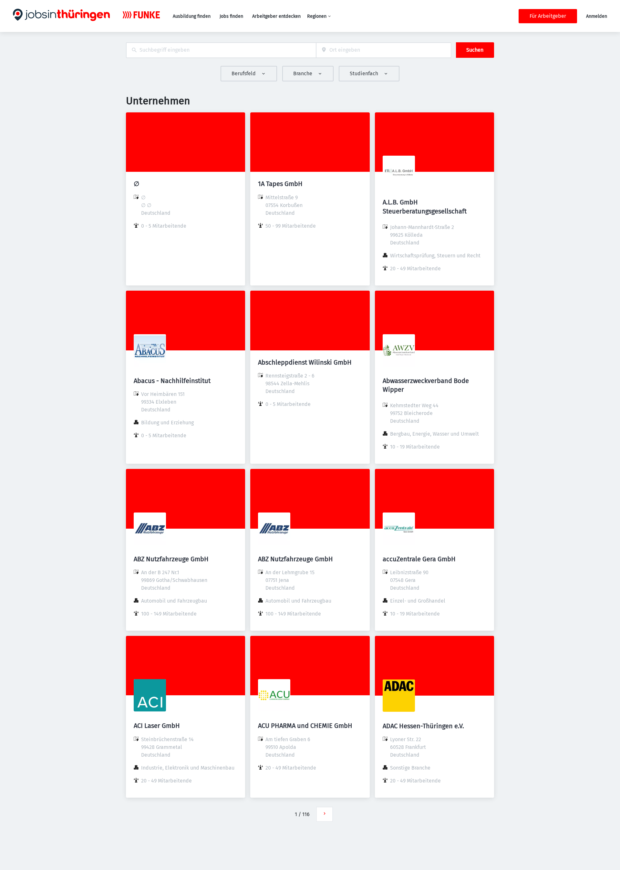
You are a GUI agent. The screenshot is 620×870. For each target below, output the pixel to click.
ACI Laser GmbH (157, 726)
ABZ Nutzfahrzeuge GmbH (171, 559)
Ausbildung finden (192, 16)
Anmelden (596, 16)
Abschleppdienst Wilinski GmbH (305, 362)
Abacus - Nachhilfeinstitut (172, 381)
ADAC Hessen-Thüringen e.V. (423, 726)
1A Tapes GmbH (280, 184)
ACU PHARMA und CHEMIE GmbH (305, 726)
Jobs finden (231, 16)
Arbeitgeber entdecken (276, 16)
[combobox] (221, 50)
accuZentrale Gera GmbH (419, 559)
